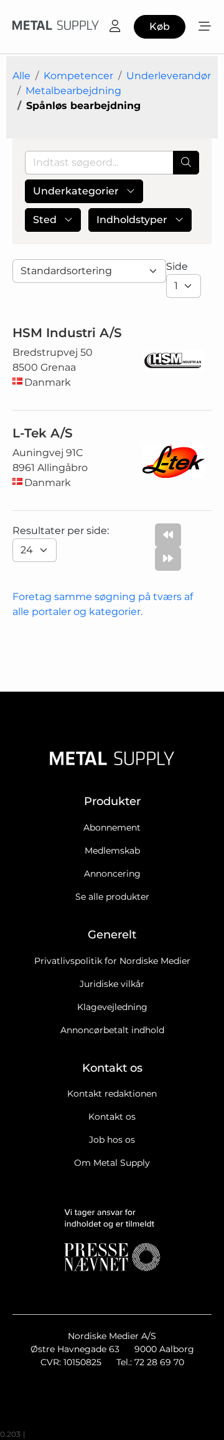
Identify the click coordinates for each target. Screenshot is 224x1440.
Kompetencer (78, 76)
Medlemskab (112, 850)
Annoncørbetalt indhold (112, 1030)
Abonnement (112, 827)
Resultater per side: (61, 530)
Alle (21, 76)
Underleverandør (168, 76)
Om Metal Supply (112, 1162)
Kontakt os (112, 1116)
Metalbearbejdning (73, 91)
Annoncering (112, 873)
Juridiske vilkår (112, 983)
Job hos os (112, 1139)
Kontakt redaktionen (112, 1093)
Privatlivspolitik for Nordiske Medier (112, 960)
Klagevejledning (112, 1007)
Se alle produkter (112, 896)
